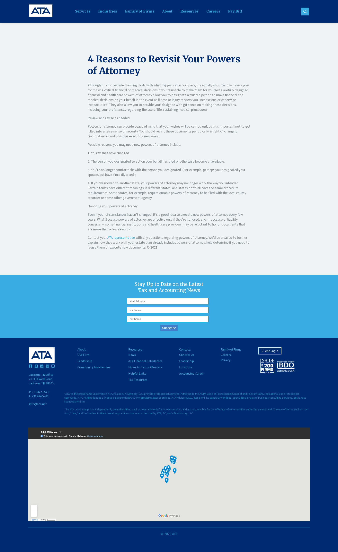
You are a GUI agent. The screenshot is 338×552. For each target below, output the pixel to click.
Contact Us (186, 355)
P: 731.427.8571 (39, 392)
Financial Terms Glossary (145, 367)
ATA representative (121, 237)
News (132, 355)
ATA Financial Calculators (145, 361)
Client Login (270, 351)
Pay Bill (235, 11)
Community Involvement (94, 367)
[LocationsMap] (169, 474)
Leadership (84, 361)
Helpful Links (137, 373)
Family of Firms (139, 11)
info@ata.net (38, 404)
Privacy (225, 360)
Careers (213, 11)
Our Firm (83, 355)
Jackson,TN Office (41, 379)
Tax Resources (137, 380)
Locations (185, 367)
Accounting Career (191, 373)
